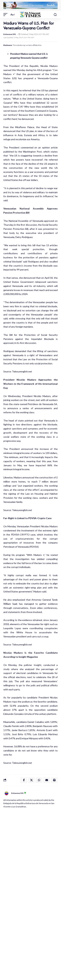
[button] (6, 14)
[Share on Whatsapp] (39, 780)
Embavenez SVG (9, 34)
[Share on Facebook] (23, 780)
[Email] (46, 780)
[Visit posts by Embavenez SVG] (6, 793)
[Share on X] (31, 780)
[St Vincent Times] (30, 14)
